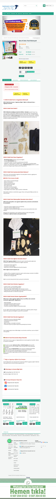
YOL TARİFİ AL (23, 453)
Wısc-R (38, 435)
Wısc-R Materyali (14, 435)
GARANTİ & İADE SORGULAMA (16, 465)
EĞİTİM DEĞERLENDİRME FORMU (11, 454)
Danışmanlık (13, 13)
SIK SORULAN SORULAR (16, 456)
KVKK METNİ (15, 460)
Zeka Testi (20, 435)
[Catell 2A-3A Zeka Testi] (21, 409)
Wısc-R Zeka (4, 434)
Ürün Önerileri (33, 80)
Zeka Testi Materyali (26, 435)
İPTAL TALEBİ (16, 458)
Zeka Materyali (33, 435)
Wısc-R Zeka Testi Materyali (20, 434)
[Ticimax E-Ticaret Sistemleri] (28, 477)
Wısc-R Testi (36, 434)
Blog (16, 13)
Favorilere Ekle (4, 424)
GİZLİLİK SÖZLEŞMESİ (16, 450)
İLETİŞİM (9, 450)
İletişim (30, 13)
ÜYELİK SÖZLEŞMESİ (16, 447)
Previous (5, 25)
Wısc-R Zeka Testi (10, 434)
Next (38, 25)
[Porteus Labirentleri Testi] (34, 409)
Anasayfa (4, 13)
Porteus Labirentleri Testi (34, 417)
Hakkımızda (8, 13)
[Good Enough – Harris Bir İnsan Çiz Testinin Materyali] (8, 409)
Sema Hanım (31, 62)
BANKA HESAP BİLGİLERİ (10, 448)
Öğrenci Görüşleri (25, 13)
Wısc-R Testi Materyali (6, 435)
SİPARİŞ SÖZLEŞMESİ (16, 443)
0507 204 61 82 (26, 450)
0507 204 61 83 (32, 450)
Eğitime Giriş (20, 13)
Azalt (20, 72)
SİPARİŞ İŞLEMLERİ (16, 468)
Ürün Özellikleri (6, 80)
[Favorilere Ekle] (23, 68)
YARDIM (15, 462)
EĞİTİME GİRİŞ (10, 444)
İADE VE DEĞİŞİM (16, 470)
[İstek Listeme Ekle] (26, 68)
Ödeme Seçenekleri (24, 80)
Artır (26, 72)
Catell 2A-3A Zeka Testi (20, 417)
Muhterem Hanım (23, 62)
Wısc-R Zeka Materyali (29, 434)
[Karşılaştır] (28, 68)
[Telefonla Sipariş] (20, 68)
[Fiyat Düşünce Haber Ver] (31, 68)
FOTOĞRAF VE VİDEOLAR (10, 458)
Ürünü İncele (7, 424)
